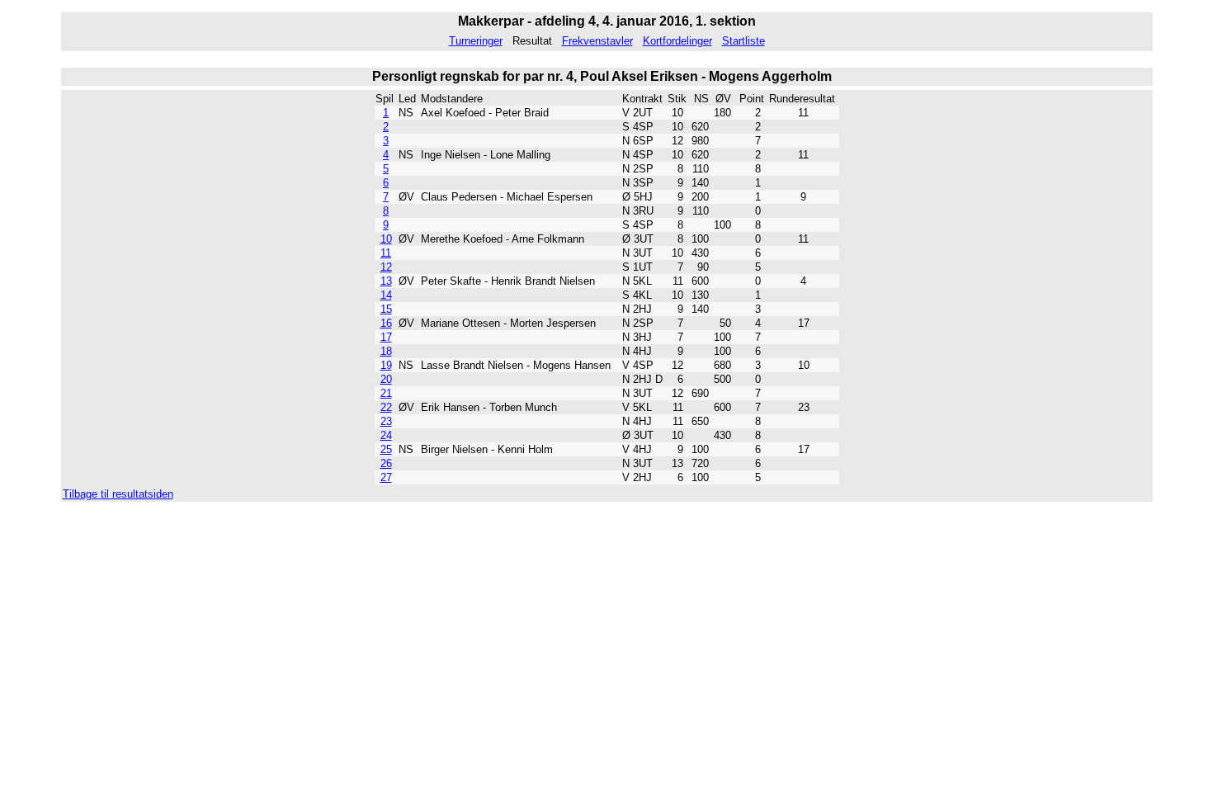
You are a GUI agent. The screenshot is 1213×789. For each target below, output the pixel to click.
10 (386, 239)
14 (386, 295)
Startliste (743, 41)
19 (386, 365)
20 (386, 379)
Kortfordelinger (677, 41)
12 (386, 267)
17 (386, 337)
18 (386, 351)
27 (386, 477)
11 (385, 253)
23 (386, 421)
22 (386, 407)
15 (386, 309)
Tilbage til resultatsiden (118, 494)
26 (386, 463)
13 (386, 281)
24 (386, 435)
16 (386, 323)
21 (386, 393)
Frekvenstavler (597, 41)
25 (386, 449)
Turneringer (476, 41)
